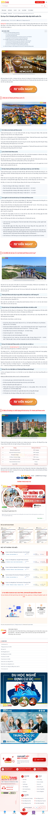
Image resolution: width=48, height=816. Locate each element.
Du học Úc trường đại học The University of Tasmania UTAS (18, 582)
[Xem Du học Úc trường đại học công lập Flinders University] (3, 561)
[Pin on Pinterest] (30, 478)
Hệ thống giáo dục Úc (5, 651)
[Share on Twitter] (22, 478)
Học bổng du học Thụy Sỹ (41, 800)
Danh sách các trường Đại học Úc (7, 664)
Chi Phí (15, 10)
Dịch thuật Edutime (26, 789)
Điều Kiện (10, 10)
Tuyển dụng (25, 784)
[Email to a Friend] (26, 478)
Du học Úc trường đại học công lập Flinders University (17, 559)
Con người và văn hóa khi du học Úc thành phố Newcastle (17, 38)
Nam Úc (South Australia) (19, 569)
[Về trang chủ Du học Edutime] (10, 778)
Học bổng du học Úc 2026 (6, 654)
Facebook (25, 791)
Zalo (36, 807)
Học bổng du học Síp (27, 803)
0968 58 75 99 (28, 768)
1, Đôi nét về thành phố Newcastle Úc (12, 32)
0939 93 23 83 (22, 768)
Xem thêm (19, 518)
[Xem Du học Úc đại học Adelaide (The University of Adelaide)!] (3, 569)
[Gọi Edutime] (42, 807)
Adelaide (8, 569)
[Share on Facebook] (18, 478)
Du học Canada (40, 781)
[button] (46, 2)
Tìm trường (30, 10)
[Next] (44, 501)
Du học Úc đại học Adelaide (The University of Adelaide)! (18, 567)
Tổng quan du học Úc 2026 (6, 646)
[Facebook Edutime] (34, 807)
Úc (17, 554)
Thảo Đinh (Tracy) (5, 20)
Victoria (22, 584)
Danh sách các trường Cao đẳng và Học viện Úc (10, 666)
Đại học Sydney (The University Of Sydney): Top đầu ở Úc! (18, 575)
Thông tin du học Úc (26, 20)
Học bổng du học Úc (40, 798)
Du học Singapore (40, 791)
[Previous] (3, 501)
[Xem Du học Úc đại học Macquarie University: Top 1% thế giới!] (3, 553)
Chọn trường (39, 779)
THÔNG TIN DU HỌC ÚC (24, 481)
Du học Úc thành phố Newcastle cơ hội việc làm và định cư (17, 43)
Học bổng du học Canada (27, 798)
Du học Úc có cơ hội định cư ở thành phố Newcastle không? (17, 44)
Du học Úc (10, 13)
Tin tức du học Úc (4, 668)
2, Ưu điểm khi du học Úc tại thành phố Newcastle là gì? (16, 39)
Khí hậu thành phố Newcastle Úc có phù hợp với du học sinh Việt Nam (19, 36)
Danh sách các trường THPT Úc (7, 661)
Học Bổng (24, 10)
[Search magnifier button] (45, 6)
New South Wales (13, 554)
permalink (31, 624)
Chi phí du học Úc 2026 (5, 659)
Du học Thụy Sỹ (40, 786)
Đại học (27, 553)
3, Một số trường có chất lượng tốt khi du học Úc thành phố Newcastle (19, 46)
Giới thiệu (24, 779)
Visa (19, 10)
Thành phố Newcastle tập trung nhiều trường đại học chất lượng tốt (18, 40)
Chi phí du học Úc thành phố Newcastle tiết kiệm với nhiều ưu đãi (18, 42)
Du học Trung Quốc (40, 789)
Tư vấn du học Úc (4, 644)
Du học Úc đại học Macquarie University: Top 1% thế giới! (18, 552)
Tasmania (19, 584)
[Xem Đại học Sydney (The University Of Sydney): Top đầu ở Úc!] (3, 576)
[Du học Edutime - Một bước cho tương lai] (5, 2)
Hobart (8, 584)
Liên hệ (24, 781)
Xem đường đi (25, 786)
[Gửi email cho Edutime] (39, 807)
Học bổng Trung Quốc (40, 803)
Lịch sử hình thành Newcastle (11, 35)
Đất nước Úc (3, 649)
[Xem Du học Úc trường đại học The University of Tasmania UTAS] (3, 584)
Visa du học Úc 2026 (5, 656)
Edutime (5, 13)
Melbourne (12, 569)
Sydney (8, 554)
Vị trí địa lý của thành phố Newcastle (13, 34)
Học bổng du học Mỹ (27, 800)
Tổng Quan (4, 10)
